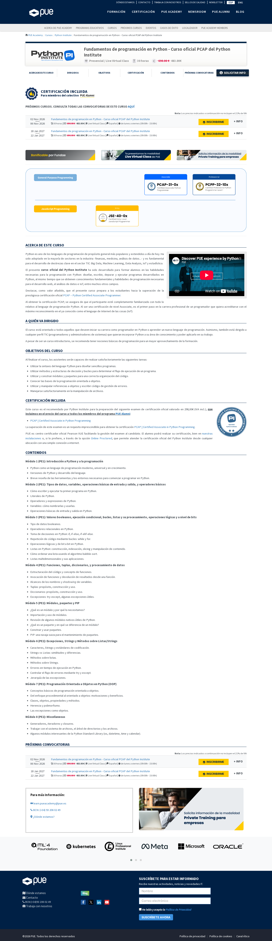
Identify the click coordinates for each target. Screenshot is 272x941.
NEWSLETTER (215, 2)
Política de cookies (220, 936)
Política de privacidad (192, 936)
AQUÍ (131, 106)
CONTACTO (144, 2)
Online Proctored (101, 438)
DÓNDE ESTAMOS (125, 2)
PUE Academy (35, 35)
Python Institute (63, 35)
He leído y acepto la (166, 909)
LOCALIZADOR (189, 27)
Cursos (112, 27)
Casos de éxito (169, 27)
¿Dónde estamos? (43, 817)
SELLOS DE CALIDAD (195, 2)
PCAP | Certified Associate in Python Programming (60, 420)
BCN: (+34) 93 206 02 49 (46, 810)
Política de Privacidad (178, 909)
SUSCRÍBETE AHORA (156, 917)
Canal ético (242, 936)
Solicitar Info (235, 72)
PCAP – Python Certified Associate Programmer (91, 295)
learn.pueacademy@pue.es (49, 803)
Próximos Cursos (131, 27)
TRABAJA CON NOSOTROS (167, 2)
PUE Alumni (87, 95)
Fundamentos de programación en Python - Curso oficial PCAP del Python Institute (100, 119)
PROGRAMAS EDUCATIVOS (90, 27)
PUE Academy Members (214, 27)
